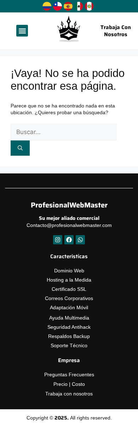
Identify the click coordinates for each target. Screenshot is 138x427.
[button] (22, 31)
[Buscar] (20, 148)
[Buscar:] (63, 132)
